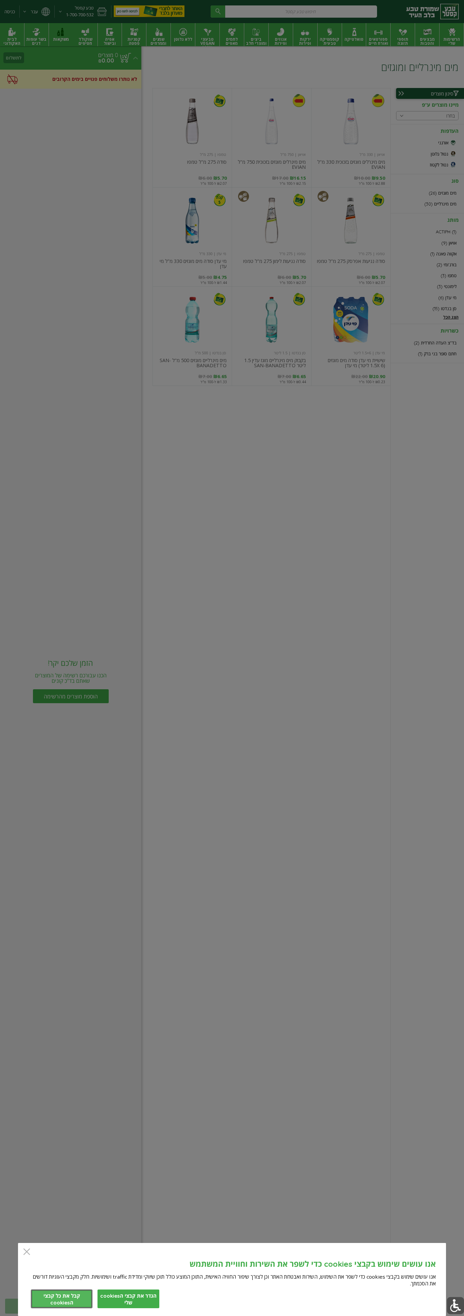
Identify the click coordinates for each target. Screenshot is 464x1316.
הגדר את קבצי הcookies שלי (128, 1299)
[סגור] (26, 1252)
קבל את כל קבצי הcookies (61, 1299)
